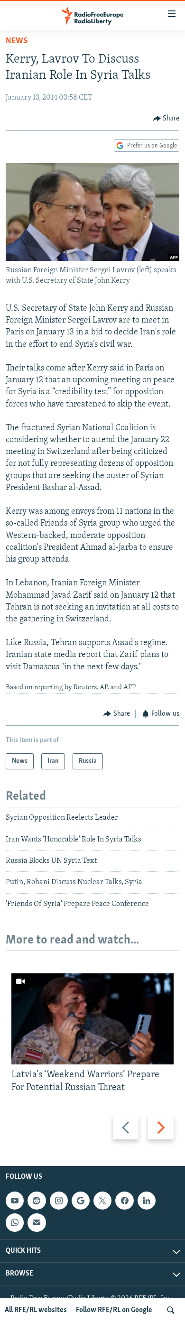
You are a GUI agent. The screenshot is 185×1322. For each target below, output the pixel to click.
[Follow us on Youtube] (15, 1201)
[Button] (166, 118)
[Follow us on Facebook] (124, 1201)
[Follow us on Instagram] (59, 1201)
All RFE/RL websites (36, 1310)
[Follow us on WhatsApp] (15, 1222)
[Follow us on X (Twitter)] (102, 1201)
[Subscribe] (37, 1222)
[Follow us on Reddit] (37, 1201)
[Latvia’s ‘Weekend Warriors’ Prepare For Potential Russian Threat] (92, 1018)
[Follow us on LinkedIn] (147, 1201)
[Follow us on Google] (81, 1201)
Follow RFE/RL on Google (114, 1310)
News (17, 41)
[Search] (171, 1310)
